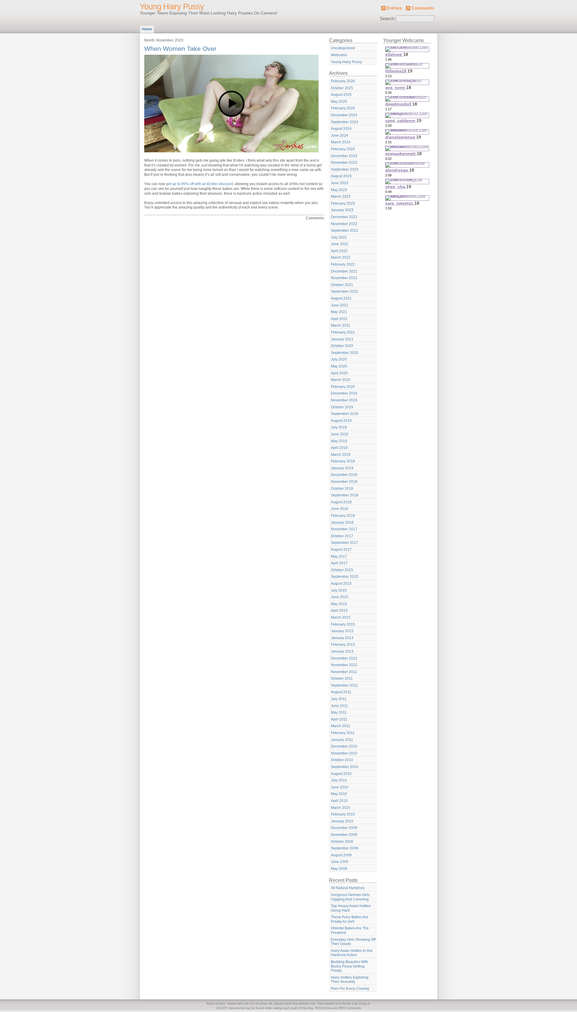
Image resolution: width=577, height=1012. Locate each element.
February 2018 (343, 516)
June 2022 (339, 244)
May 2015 (339, 604)
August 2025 (341, 95)
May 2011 (339, 712)
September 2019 (344, 414)
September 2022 (344, 230)
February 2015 (343, 624)
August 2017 (341, 549)
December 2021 (344, 271)
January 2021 (342, 339)
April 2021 (339, 319)
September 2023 (344, 169)
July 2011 (339, 699)
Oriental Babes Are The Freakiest (350, 930)
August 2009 (341, 855)
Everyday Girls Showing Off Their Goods (353, 941)
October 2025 (342, 88)
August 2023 (341, 176)
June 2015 (339, 597)
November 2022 (344, 224)
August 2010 (341, 774)
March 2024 (340, 142)
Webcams (339, 55)
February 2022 (343, 264)
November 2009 (344, 835)
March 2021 (340, 325)
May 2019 (339, 441)
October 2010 (342, 760)
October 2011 (342, 678)
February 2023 (343, 203)
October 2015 (342, 570)
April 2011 (339, 719)
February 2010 (343, 814)
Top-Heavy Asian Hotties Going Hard (351, 908)
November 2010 (344, 753)
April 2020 (339, 373)
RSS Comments (350, 1008)
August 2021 (341, 298)
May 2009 (339, 869)
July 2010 (339, 780)
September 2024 (344, 122)
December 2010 (344, 746)
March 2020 (340, 380)
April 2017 (339, 563)
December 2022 (344, 217)
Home (147, 29)
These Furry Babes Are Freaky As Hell (349, 919)
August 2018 (341, 502)
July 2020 (339, 359)
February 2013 (343, 644)
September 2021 (344, 291)
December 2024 (344, 115)
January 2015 (342, 631)
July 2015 (339, 590)
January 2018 (342, 522)
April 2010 (339, 801)
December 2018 (344, 475)
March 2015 (340, 617)
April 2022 (339, 251)
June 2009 (339, 862)
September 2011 (344, 685)
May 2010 (339, 794)
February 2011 (343, 733)
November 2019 (344, 400)
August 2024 (341, 128)
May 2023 (339, 190)
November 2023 (344, 162)
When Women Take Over (180, 48)
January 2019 (342, 468)
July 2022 (339, 237)
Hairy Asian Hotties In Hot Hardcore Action (351, 953)
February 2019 (343, 461)
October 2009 (342, 842)
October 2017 (342, 536)
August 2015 (341, 583)
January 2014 (342, 638)
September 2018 (344, 495)
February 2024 (343, 149)
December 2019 (344, 393)
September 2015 (344, 577)
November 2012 (344, 665)
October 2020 (342, 346)
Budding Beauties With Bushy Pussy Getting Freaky (349, 966)
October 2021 (342, 285)
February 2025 (343, 108)
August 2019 (341, 421)
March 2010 (340, 808)
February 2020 (343, 387)
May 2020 (339, 366)
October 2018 (342, 488)
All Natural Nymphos (348, 888)
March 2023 (340, 196)
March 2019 (340, 455)
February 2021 (343, 332)
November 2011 (344, 672)
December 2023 (344, 156)
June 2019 (339, 434)
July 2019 (339, 427)
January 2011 (342, 740)
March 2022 (340, 257)
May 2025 (339, 101)
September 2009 (344, 848)
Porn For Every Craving (350, 988)
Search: (387, 18)
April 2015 (339, 610)
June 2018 (339, 509)
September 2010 (344, 767)
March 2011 (340, 726)
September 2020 (344, 353)
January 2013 (342, 651)
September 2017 (344, 543)
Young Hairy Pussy (172, 6)
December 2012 (344, 658)
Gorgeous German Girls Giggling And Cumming (350, 897)
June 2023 (339, 183)
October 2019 (342, 407)
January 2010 (342, 821)
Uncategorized (343, 48)
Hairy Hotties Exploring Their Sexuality (349, 979)
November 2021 (344, 278)
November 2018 (344, 482)
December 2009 (344, 828)
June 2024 (339, 135)
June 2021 (339, 305)
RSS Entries (323, 1008)
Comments (422, 8)
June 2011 (339, 706)
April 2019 (339, 448)
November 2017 (344, 529)
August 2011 (341, 692)
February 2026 (343, 81)
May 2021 (339, 312)
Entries (394, 8)
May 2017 (339, 556)
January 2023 (342, 210)
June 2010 (339, 787)
